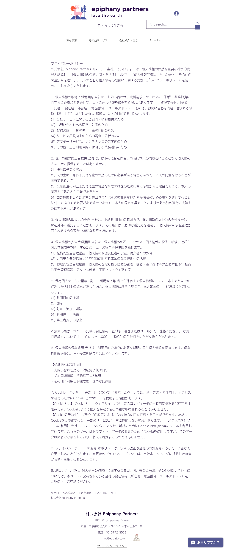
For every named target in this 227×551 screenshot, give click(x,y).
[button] (197, 26)
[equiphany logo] (136, 537)
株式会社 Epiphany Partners (112, 514)
